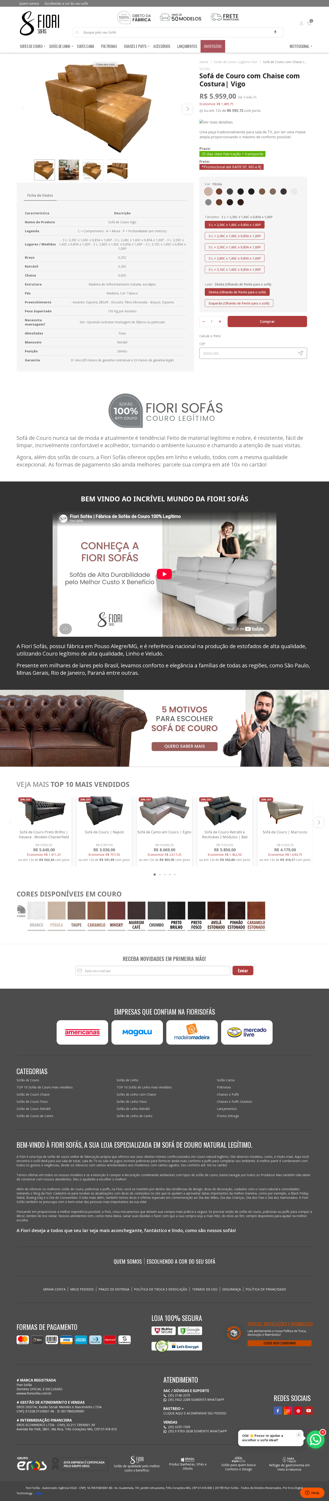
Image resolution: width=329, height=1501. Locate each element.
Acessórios (161, 46)
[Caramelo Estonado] (219, 202)
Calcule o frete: (210, 336)
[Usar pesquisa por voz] (275, 32)
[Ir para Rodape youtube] (309, 1411)
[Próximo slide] (318, 822)
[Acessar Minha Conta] (301, 24)
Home (205, 62)
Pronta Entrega (228, 1116)
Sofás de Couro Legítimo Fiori (237, 62)
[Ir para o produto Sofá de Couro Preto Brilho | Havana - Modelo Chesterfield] (44, 811)
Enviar (243, 970)
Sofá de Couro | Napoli (104, 832)
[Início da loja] (40, 23)
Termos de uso (205, 1289)
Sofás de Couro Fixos (32, 1101)
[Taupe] (272, 191)
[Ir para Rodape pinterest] (298, 1411)
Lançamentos (187, 46)
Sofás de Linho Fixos (132, 1101)
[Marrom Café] (283, 191)
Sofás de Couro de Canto (35, 1116)
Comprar (267, 321)
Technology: (25, 1493)
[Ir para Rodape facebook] (278, 1411)
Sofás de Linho (59, 46)
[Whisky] (219, 191)
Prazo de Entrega (113, 1289)
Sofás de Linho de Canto (134, 1116)
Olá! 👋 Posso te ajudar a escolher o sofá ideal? (262, 1437)
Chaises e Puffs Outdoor (234, 1101)
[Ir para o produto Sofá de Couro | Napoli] (104, 811)
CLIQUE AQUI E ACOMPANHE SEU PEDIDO (194, 1413)
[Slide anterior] (10, 822)
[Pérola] (208, 191)
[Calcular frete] (300, 353)
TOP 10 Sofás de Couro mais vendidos (45, 1087)
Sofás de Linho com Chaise (136, 1094)
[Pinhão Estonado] (229, 202)
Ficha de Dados (40, 195)
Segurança (231, 1289)
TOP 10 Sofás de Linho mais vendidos (144, 1087)
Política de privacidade (266, 1289)
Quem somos (29, 3)
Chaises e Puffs (135, 46)
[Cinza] (208, 202)
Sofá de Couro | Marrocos (285, 832)
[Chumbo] (229, 191)
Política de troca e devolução (160, 1289)
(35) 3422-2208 (179, 1399)
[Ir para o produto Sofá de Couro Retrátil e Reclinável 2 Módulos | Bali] (224, 811)
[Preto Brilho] (251, 191)
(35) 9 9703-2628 (180, 1431)
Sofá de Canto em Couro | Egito (164, 832)
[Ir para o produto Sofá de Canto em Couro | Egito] (164, 811)
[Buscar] (79, 32)
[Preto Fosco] (240, 191)
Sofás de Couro (31, 46)
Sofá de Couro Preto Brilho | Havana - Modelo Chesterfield (44, 834)
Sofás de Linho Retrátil (133, 1109)
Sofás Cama (85, 46)
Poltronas (109, 46)
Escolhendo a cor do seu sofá (66, 3)
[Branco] (294, 191)
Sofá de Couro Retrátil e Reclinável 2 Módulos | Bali (225, 834)
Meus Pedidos (82, 1289)
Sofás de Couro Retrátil (33, 1109)
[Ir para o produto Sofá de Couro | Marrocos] (285, 811)
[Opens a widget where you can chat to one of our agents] (312, 1493)
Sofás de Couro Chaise (33, 1094)
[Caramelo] (262, 191)
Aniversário (213, 46)
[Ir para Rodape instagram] (288, 1411)
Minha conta (54, 1289)
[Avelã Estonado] (240, 202)
